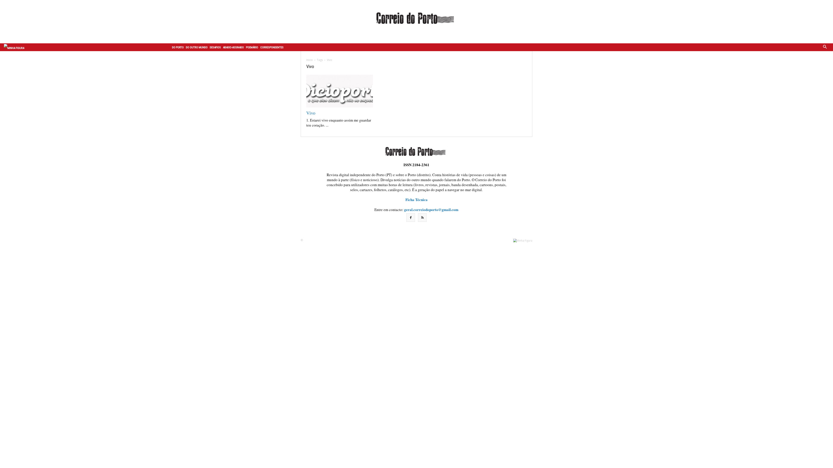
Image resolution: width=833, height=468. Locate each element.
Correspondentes (272, 47)
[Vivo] (339, 91)
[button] (825, 47)
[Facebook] (410, 217)
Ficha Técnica (416, 199)
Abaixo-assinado (233, 47)
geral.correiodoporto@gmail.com (431, 209)
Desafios (215, 47)
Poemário (252, 47)
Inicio (309, 60)
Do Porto (178, 47)
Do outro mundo (197, 47)
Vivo (310, 113)
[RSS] (422, 217)
